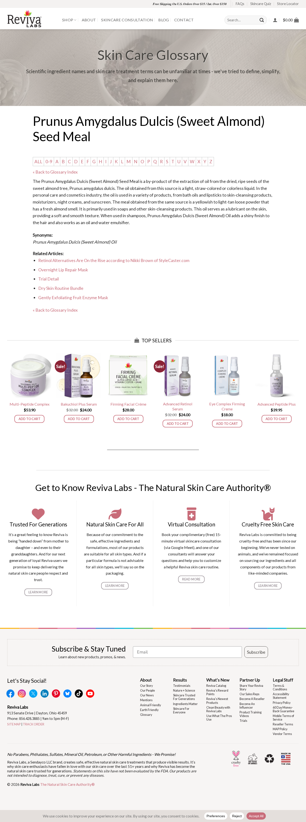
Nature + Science (184, 690)
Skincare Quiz (260, 4)
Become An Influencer (247, 705)
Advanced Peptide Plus (276, 404)
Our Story (146, 686)
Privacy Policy (281, 703)
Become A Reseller (252, 699)
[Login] (275, 20)
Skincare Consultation (127, 19)
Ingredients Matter (185, 704)
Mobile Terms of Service (283, 717)
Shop (67, 19)
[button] (291, 20)
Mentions (146, 700)
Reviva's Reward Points (217, 692)
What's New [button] (218, 679)
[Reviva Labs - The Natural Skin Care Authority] (31, 18)
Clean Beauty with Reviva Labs (218, 709)
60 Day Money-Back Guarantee (283, 709)
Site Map (14, 724)
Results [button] (180, 679)
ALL (38, 161)
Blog (163, 19)
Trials (243, 721)
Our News (147, 695)
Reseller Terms (283, 724)
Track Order (33, 724)
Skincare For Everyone (181, 710)
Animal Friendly (150, 705)
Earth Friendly (149, 710)
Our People (147, 690)
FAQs (240, 4)
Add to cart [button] (29, 419)
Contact (184, 19)
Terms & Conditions (280, 687)
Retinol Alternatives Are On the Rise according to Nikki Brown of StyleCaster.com (113, 260)
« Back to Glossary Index (55, 172)
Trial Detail (48, 278)
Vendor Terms (282, 734)
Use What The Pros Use (219, 717)
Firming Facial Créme (128, 404)
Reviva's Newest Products (217, 700)
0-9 (48, 161)
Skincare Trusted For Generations (184, 697)
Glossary (146, 715)
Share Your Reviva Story (251, 687)
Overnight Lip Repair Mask (63, 269)
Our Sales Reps (249, 694)
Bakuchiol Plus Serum (79, 404)
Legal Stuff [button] (283, 679)
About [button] (146, 679)
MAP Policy (280, 729)
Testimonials (181, 686)
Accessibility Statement (281, 696)
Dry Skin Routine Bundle (60, 288)
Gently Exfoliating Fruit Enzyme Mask (73, 297)
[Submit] (262, 20)
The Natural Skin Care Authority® (67, 784)
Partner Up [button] (250, 679)
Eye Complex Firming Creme (227, 406)
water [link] (104, 222)
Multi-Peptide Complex (29, 404)
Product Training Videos (251, 714)
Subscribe (256, 652)
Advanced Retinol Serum (177, 406)
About (89, 19)
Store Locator (288, 4)
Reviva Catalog (216, 686)
